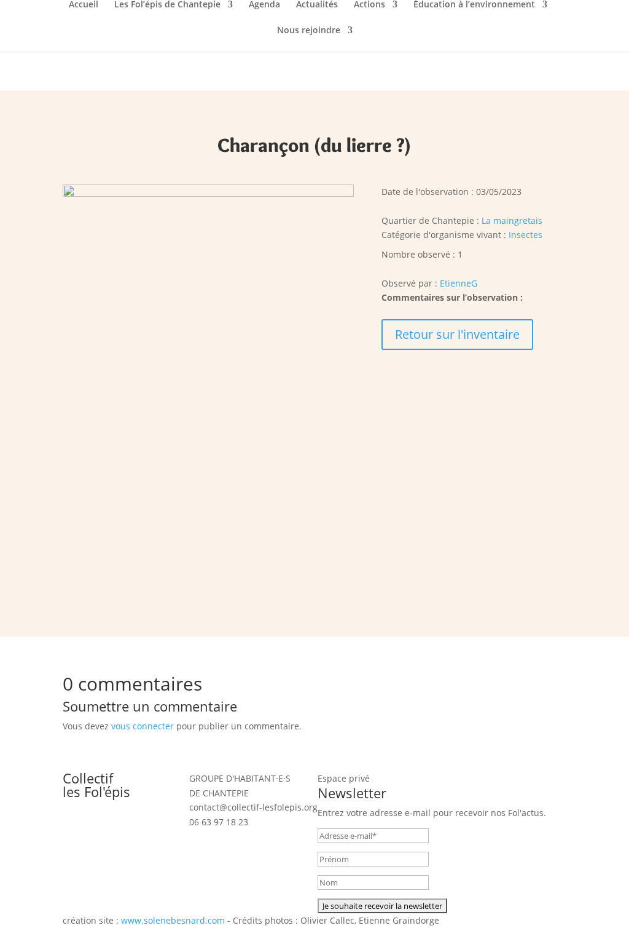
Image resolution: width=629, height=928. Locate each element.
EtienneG (458, 283)
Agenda (264, 5)
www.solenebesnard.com (173, 920)
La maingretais (512, 220)
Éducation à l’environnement (474, 5)
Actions (369, 5)
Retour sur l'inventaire (457, 334)
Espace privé (344, 778)
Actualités (317, 5)
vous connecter (142, 726)
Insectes (525, 234)
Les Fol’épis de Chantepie (167, 5)
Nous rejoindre (308, 31)
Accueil (83, 5)
